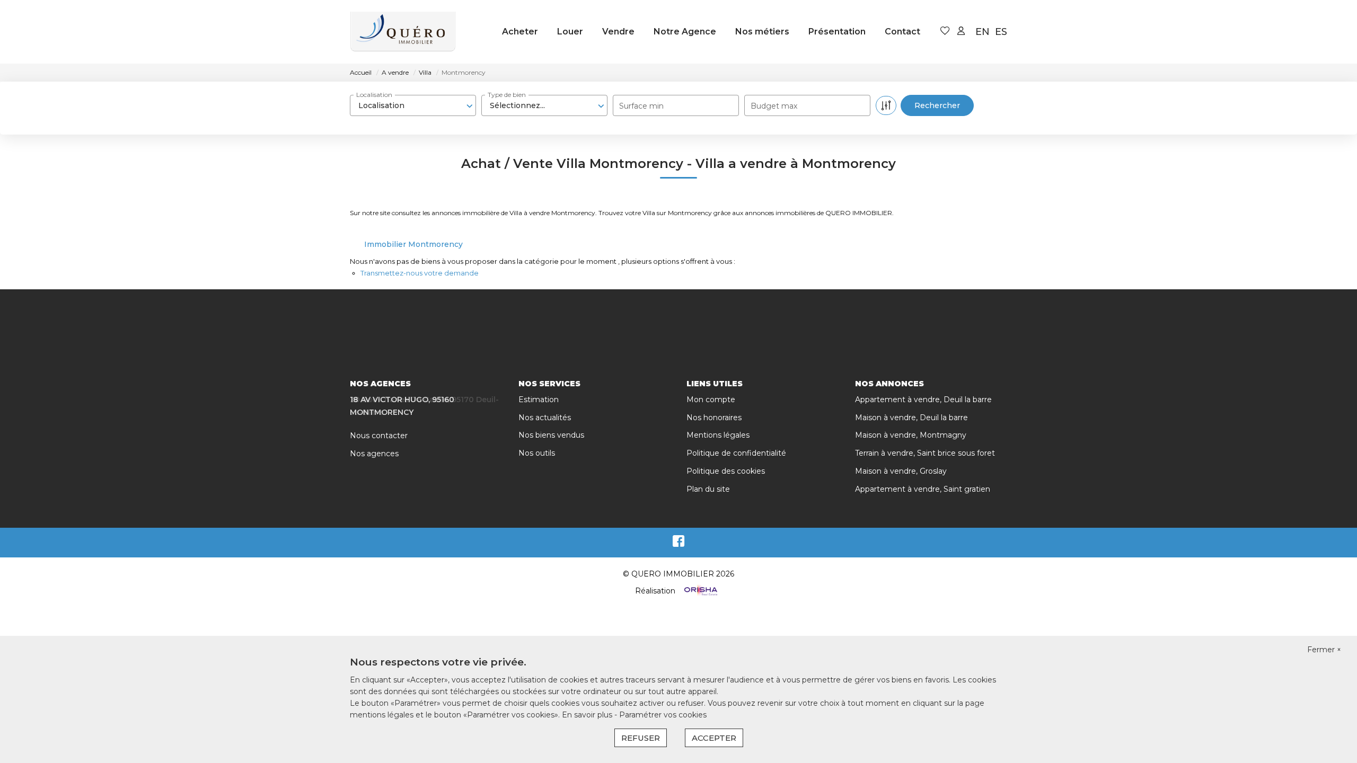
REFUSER (640, 738)
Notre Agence (685, 31)
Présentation (837, 31)
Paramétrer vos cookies (663, 715)
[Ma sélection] (945, 31)
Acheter (520, 31)
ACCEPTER (714, 738)
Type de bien (507, 95)
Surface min (641, 106)
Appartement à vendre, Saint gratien (922, 489)
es (1001, 32)
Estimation (538, 399)
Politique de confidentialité (736, 453)
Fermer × (1324, 649)
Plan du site (708, 489)
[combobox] (412, 105)
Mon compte (710, 399)
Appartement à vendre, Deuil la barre (923, 399)
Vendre (618, 31)
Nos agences (374, 453)
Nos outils (536, 453)
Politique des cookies (725, 471)
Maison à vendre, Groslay (901, 471)
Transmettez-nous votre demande (419, 273)
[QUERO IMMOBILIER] (403, 32)
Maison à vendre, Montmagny (910, 435)
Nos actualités (544, 417)
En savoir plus (588, 715)
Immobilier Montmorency (413, 244)
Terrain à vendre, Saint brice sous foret (925, 453)
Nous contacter (379, 435)
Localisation (374, 95)
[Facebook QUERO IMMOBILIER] (678, 543)
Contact (902, 31)
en (982, 32)
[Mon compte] (961, 31)
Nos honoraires (714, 417)
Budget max (774, 106)
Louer (570, 31)
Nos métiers (762, 31)
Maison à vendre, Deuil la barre (911, 417)
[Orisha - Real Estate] (699, 591)
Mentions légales (718, 435)
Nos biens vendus (551, 435)
